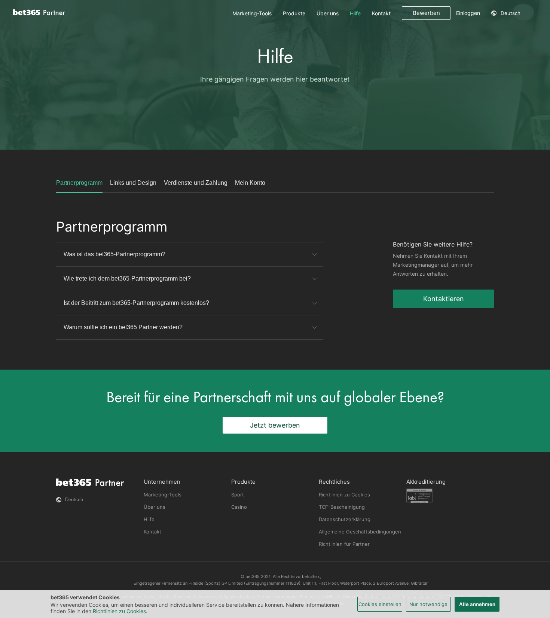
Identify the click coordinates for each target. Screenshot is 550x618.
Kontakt (381, 13)
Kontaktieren (443, 299)
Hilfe (355, 13)
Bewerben (426, 12)
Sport (237, 495)
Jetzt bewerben (275, 425)
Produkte (294, 13)
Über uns (328, 13)
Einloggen (468, 13)
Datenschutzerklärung (344, 519)
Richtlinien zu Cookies (344, 495)
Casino (239, 507)
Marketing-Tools (252, 13)
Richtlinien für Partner (344, 544)
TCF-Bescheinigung (342, 507)
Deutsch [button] (510, 13)
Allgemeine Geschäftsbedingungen (360, 532)
